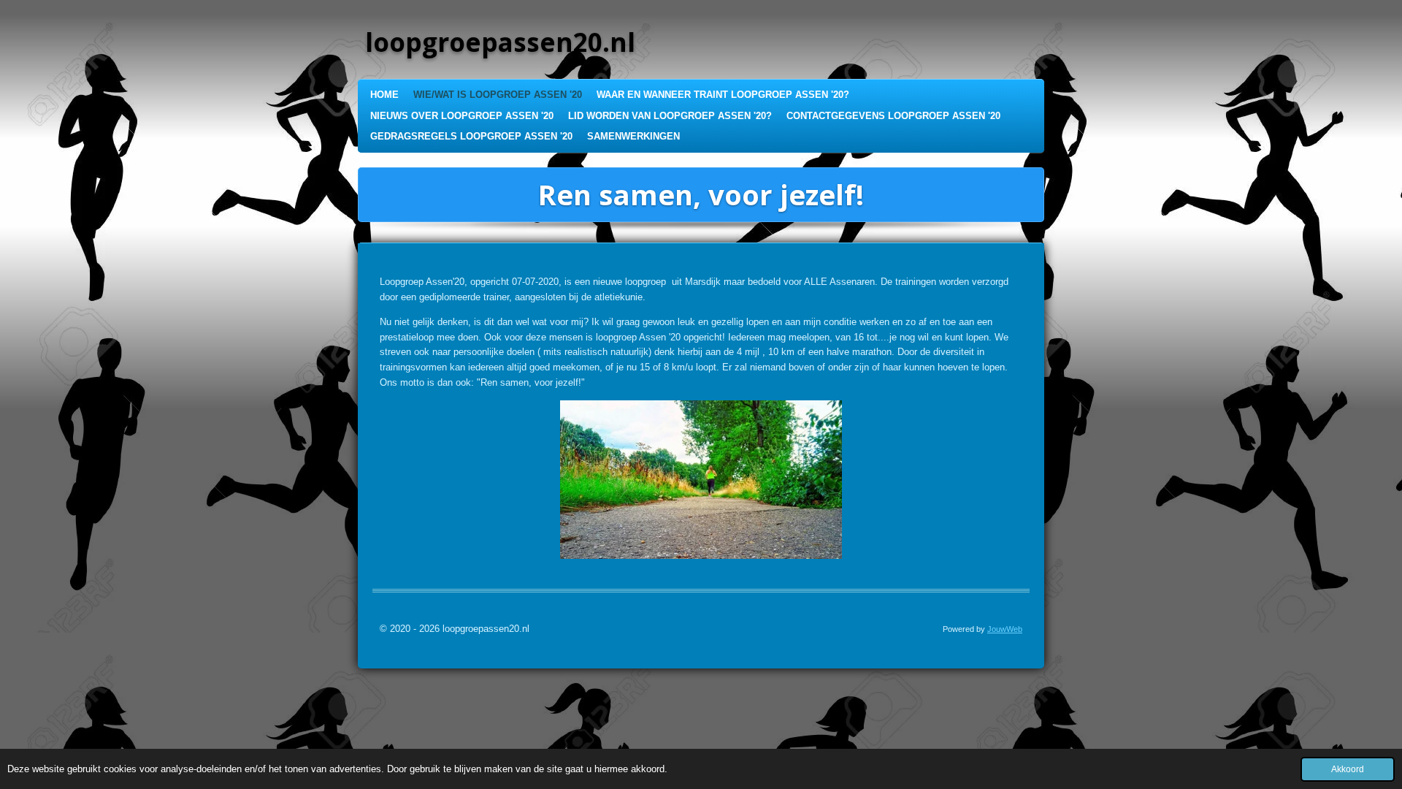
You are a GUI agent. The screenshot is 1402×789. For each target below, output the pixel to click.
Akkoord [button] (1347, 769)
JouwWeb (1004, 629)
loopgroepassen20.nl (500, 42)
